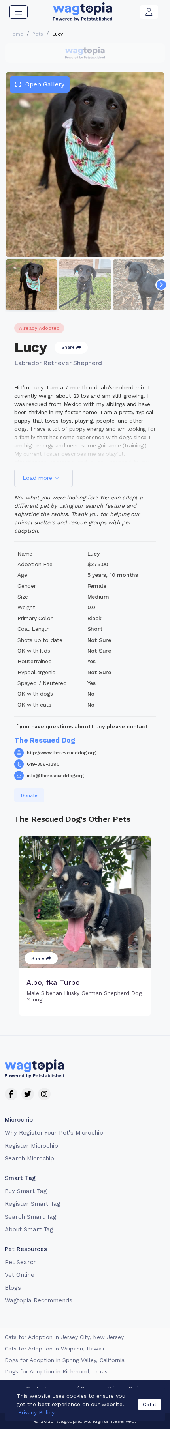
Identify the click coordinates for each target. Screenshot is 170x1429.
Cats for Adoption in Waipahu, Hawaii (54, 1348)
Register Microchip (31, 1145)
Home (16, 34)
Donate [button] (29, 795)
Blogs (13, 1287)
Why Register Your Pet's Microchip (54, 1132)
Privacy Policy (36, 1412)
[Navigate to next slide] (161, 285)
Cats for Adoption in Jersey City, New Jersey (64, 1337)
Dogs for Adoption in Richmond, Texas (56, 1371)
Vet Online (19, 1274)
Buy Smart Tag (26, 1191)
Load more (38, 478)
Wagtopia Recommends (38, 1300)
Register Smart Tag (32, 1203)
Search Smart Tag (31, 1216)
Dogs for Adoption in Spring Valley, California (65, 1360)
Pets (37, 34)
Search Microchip (29, 1158)
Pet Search (21, 1262)
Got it (149, 1404)
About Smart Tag (29, 1229)
